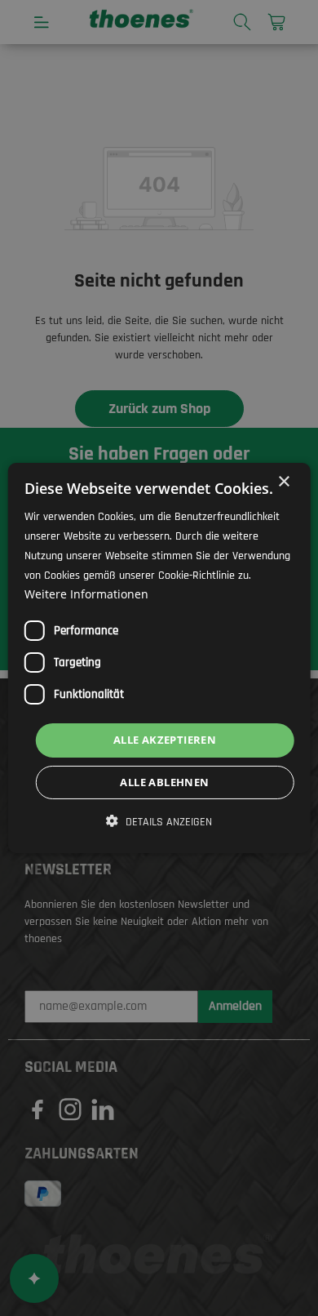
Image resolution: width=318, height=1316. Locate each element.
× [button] (283, 482)
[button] (159, 822)
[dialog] (159, 658)
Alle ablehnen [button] (164, 782)
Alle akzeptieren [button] (164, 739)
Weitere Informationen (86, 594)
